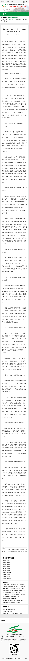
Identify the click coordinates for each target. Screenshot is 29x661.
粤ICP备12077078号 (21, 636)
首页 (6, 14)
